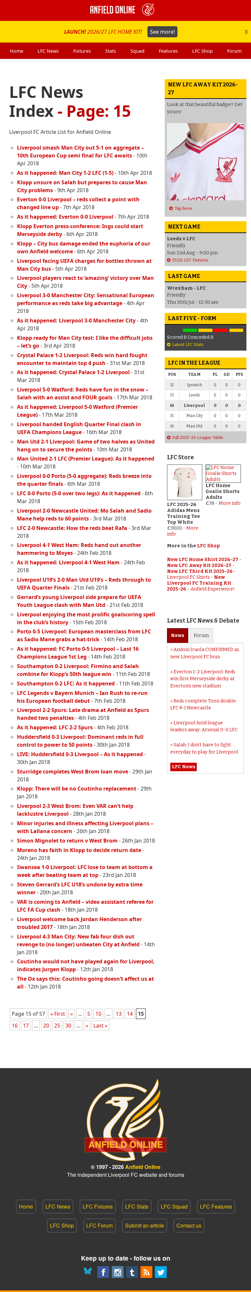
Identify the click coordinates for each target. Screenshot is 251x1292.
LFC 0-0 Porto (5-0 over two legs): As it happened (79, 493)
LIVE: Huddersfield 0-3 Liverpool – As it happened (80, 754)
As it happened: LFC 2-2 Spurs (55, 727)
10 (98, 1013)
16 (15, 1025)
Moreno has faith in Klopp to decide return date (79, 850)
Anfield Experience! (213, 589)
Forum (201, 635)
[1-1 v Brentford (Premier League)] (205, 330)
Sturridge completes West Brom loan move (72, 771)
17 (26, 1025)
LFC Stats (136, 1206)
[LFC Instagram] (118, 1272)
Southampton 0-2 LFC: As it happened (66, 683)
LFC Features (216, 1206)
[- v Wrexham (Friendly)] (174, 330)
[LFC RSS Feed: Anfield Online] (146, 1272)
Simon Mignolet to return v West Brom (67, 840)
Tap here (183, 208)
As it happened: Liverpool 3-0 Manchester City (76, 320)
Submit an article (144, 1225)
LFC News (57, 1206)
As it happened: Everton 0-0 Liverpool (65, 216)
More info (230, 503)
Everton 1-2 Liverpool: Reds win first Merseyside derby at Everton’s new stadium (202, 679)
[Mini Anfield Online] (132, 1272)
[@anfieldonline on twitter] (161, 1272)
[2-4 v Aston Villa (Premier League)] (220, 330)
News (177, 635)
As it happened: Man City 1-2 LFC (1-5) (65, 172)
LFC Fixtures (98, 1206)
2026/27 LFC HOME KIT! (119, 31)
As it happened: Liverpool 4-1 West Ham (68, 562)
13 (119, 1013)
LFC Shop (208, 546)
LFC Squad (174, 1206)
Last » (100, 1025)
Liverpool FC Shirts (188, 577)
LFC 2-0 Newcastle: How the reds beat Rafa (72, 528)
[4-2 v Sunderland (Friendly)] (190, 330)
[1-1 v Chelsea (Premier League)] (236, 330)
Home (26, 1206)
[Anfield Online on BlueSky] (89, 1272)
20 (46, 1025)
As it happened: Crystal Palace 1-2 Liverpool (73, 372)
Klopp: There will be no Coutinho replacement (76, 788)
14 (130, 1013)
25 (57, 1025)
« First (57, 1013)
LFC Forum (99, 1225)
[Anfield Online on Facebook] (103, 1272)
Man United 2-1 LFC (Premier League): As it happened (85, 458)
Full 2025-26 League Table (197, 437)
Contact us (188, 1225)
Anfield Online (142, 1167)
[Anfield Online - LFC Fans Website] (125, 10)
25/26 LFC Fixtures (190, 260)
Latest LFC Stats (188, 344)
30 (68, 1025)
